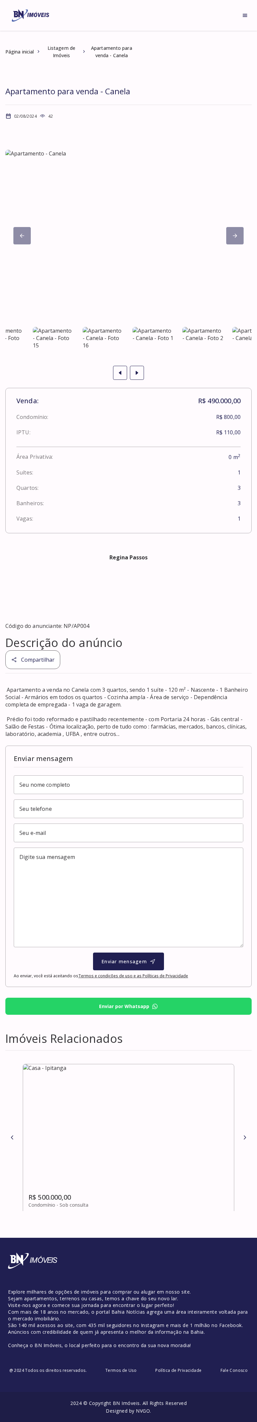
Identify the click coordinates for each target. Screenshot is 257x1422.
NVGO (143, 1411)
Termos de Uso (121, 1370)
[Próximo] (22, 235)
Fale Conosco (234, 1370)
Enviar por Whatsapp (124, 1006)
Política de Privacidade (178, 1370)
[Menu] (245, 15)
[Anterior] (12, 1137)
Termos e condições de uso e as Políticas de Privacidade (133, 976)
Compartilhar (38, 659)
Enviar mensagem (124, 961)
